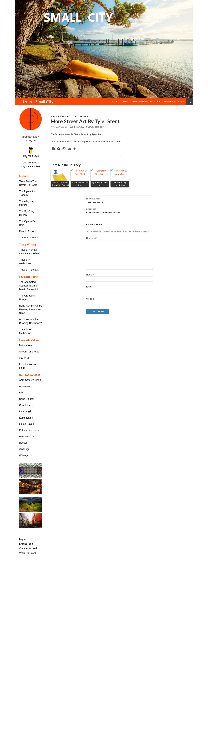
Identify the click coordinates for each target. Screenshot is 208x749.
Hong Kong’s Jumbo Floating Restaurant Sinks (30, 309)
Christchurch (26, 405)
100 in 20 (24, 357)
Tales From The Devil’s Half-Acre (144, 101)
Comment (91, 238)
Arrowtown (25, 386)
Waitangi (24, 449)
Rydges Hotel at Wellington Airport (103, 211)
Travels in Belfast (28, 269)
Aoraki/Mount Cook (30, 380)
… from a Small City (36, 101)
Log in (22, 539)
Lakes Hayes (26, 424)
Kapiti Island (26, 417)
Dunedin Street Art (69, 116)
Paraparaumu (27, 436)
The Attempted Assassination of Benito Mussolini (28, 286)
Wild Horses (85, 116)
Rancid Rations (27, 231)
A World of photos (29, 351)
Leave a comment (96, 127)
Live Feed (124, 101)
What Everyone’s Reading (174, 101)
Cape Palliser (26, 399)
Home (114, 101)
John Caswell (77, 127)
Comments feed (28, 548)
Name (90, 274)
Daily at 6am (26, 345)
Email (89, 287)
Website (90, 299)
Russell (23, 442)
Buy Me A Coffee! (30, 166)
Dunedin (55, 116)
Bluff (21, 392)
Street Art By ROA (95, 200)
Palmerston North (29, 430)
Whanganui (25, 455)
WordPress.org (27, 552)
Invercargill (25, 411)
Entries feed (26, 543)
